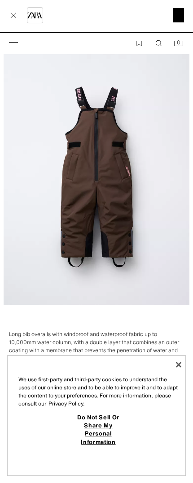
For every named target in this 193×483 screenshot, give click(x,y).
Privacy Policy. (66, 403)
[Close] (178, 364)
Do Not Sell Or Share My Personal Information (98, 429)
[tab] (4, 321)
